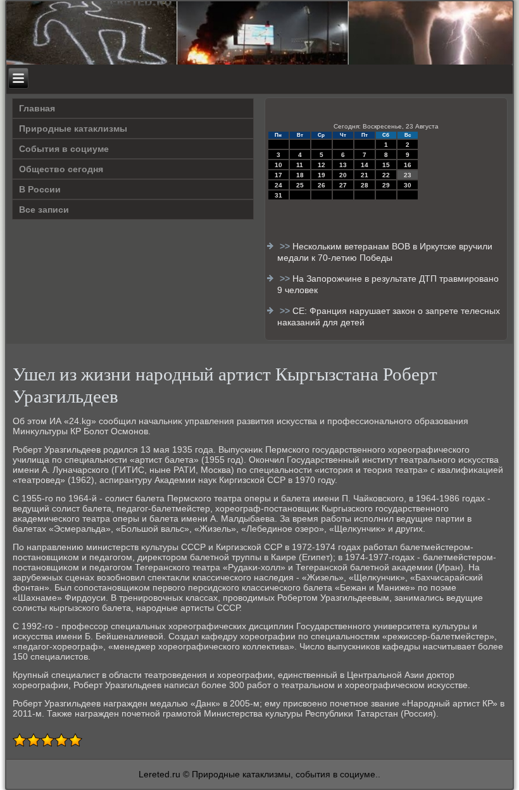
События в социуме (64, 149)
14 (364, 164)
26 (321, 185)
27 (343, 185)
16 (407, 164)
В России (40, 189)
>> (286, 246)
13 (343, 164)
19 (321, 175)
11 (299, 164)
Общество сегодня (61, 169)
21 (364, 175)
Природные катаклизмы (73, 128)
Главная (37, 108)
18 (300, 175)
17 (278, 175)
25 (300, 185)
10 (278, 164)
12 (321, 164)
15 (386, 164)
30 (407, 185)
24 (278, 185)
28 (364, 185)
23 (407, 175)
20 (343, 175)
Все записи (44, 209)
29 (386, 185)
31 (278, 195)
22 (386, 175)
